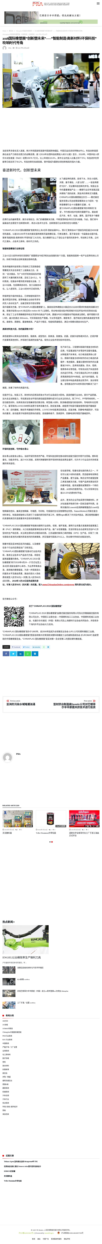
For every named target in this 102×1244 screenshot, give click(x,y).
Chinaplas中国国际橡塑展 (24, 31)
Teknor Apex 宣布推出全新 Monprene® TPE (20, 1161)
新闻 (33, 1239)
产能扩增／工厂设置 (92, 826)
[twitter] (13, 653)
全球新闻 (31, 34)
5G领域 (5, 1025)
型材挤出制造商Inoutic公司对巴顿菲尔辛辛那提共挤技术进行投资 (74, 704)
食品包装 (29, 826)
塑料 (4, 1062)
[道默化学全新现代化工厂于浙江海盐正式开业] (84, 818)
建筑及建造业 (7, 1081)
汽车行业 (5, 1099)
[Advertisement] (51, 128)
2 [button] (52, 842)
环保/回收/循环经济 (9, 1107)
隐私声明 (67, 1239)
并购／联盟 (6, 1077)
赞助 (4, 1110)
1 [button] (50, 841)
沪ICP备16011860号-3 (26, 1233)
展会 (38, 1239)
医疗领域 (5, 1058)
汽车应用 (5, 1095)
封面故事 (5, 1069)
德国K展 (5, 1084)
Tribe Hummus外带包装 (46, 833)
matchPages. (49, 1233)
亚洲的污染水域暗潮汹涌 (20, 703)
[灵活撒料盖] (17, 818)
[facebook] (6, 653)
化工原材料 (6, 1054)
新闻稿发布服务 (56, 1239)
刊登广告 (46, 1239)
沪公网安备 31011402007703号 (71, 1233)
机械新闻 (5, 1092)
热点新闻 (5, 1103)
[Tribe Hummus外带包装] (51, 818)
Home (4, 31)
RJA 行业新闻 (7, 1040)
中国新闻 (24, 34)
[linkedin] (20, 653)
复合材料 (5, 1066)
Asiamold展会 (7, 1028)
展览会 (11, 31)
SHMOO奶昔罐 (9, 1171)
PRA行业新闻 (60, 826)
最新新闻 (5, 1088)
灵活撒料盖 (7, 833)
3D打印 (5, 1021)
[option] (17, 822)
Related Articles (10, 806)
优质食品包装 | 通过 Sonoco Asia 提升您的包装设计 (22, 1166)
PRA (9, 48)
